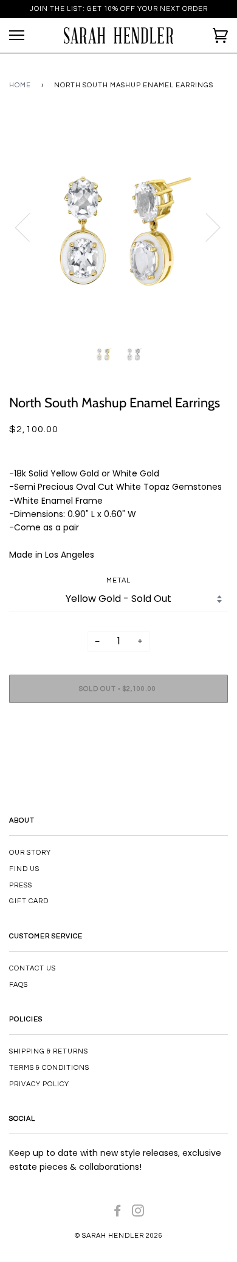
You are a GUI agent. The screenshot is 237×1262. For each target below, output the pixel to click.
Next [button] (206, 227)
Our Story (30, 852)
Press (20, 885)
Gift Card (29, 901)
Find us (24, 869)
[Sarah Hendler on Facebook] (117, 1213)
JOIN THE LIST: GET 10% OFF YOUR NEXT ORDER (119, 8)
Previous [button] (29, 227)
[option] (118, 227)
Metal (118, 580)
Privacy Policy (39, 1084)
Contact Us (32, 968)
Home (20, 85)
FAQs (18, 984)
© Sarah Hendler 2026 (119, 1235)
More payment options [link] (118, 754)
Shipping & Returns (48, 1051)
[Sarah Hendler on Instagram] (138, 1213)
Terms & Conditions (49, 1067)
